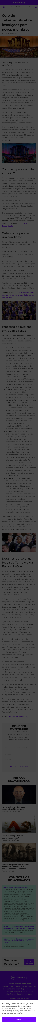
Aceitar (19, 1019)
